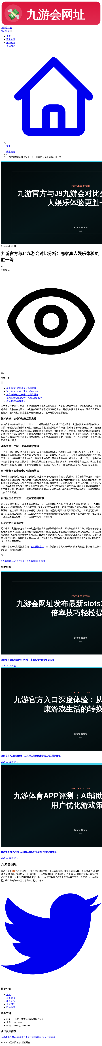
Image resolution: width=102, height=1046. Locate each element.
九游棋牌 (5, 1037)
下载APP (10, 46)
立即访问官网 (37, 546)
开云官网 (51, 1037)
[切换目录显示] (2, 383)
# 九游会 (41, 561)
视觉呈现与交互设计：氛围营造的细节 (24, 398)
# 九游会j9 (32, 561)
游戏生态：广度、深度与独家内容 (22, 391)
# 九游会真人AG (8, 561)
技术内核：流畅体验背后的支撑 (21, 388)
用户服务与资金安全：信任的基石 (22, 394)
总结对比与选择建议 (16, 401)
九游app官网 (15, 1037)
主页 (8, 36)
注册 (7, 31)
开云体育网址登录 (38, 1037)
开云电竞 (25, 1037)
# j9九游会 (21, 561)
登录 (3, 31)
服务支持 (10, 43)
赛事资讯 (10, 39)
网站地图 (10, 1007)
